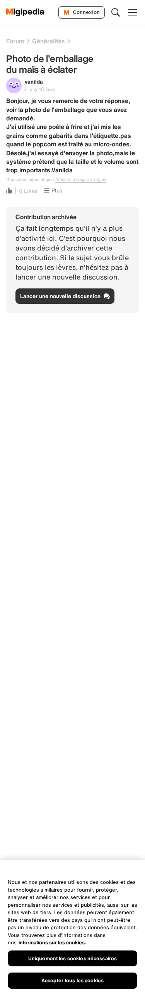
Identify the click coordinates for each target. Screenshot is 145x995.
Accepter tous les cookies (72, 980)
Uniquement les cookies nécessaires (72, 958)
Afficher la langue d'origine (80, 180)
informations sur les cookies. (52, 942)
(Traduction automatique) (30, 180)
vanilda (34, 81)
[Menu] (132, 12)
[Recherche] (115, 12)
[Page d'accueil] (25, 12)
